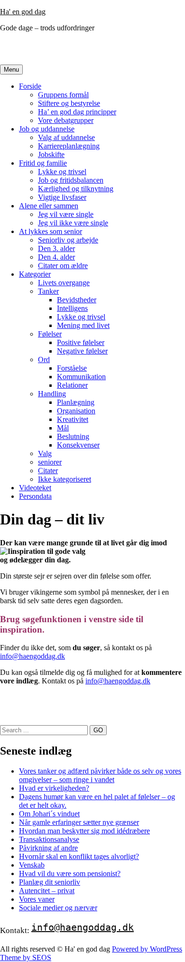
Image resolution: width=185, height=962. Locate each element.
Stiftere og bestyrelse (69, 103)
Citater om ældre (63, 266)
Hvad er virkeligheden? (54, 788)
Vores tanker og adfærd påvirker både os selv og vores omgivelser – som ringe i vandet (100, 775)
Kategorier (35, 274)
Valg (45, 453)
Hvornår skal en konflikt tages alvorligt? (79, 856)
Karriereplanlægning (69, 146)
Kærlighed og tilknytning (75, 189)
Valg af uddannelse (66, 137)
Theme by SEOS (25, 957)
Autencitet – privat (46, 891)
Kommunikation (81, 377)
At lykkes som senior (50, 231)
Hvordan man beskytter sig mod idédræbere (84, 831)
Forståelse (72, 368)
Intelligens (72, 308)
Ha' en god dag (23, 12)
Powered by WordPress (147, 949)
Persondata (35, 496)
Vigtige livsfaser (62, 197)
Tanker (48, 291)
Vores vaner (37, 899)
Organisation (76, 411)
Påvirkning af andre (48, 848)
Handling (52, 394)
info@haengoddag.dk (32, 656)
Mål (63, 428)
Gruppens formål (63, 95)
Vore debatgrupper (65, 120)
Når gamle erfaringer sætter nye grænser (79, 822)
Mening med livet (83, 325)
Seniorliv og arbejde (68, 240)
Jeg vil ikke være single (73, 223)
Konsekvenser (78, 445)
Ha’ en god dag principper (77, 112)
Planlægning (75, 402)
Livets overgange (64, 283)
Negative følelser (82, 351)
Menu (11, 69)
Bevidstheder (76, 300)
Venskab (32, 865)
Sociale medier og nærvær (58, 908)
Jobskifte (51, 154)
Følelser (50, 334)
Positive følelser (80, 342)
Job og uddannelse (46, 129)
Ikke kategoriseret (64, 479)
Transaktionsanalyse (49, 839)
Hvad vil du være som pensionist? (69, 873)
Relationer (72, 385)
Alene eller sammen (48, 206)
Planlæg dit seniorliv (49, 882)
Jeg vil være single (65, 214)
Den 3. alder (56, 248)
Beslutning (73, 436)
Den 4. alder (56, 257)
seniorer (50, 462)
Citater (48, 471)
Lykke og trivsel (62, 172)
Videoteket (35, 488)
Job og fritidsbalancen (70, 180)
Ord (44, 359)
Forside (30, 86)
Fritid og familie (43, 163)
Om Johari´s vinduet (49, 814)
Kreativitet (72, 419)
